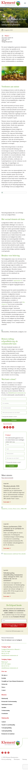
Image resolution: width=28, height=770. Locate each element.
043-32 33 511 (5, 653)
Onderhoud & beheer (6, 704)
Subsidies (3, 707)
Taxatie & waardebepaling (8, 724)
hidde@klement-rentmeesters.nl (16, 393)
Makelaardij (4, 698)
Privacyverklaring (6, 759)
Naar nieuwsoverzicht (7, 478)
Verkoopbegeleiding (6, 727)
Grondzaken (4, 713)
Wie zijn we (4, 675)
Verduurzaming (5, 710)
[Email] (13, 427)
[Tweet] (7, 427)
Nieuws (7, 35)
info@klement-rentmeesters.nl (9, 655)
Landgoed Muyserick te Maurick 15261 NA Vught (10, 650)
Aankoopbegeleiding (6, 730)
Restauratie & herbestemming (9, 701)
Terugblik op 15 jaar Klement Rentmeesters (12, 681)
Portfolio (3, 678)
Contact (3, 690)
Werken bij (4, 684)
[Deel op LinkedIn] (10, 427)
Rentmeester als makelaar (8, 733)
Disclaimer (17, 759)
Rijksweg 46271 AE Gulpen (6, 663)
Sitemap (24, 759)
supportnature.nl (17, 280)
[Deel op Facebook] (4, 427)
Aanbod (3, 721)
